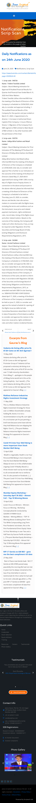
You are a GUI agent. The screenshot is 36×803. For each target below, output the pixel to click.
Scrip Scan (30, 69)
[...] (25, 390)
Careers (14, 644)
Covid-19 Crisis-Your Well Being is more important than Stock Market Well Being (17, 445)
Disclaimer (16, 792)
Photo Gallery (18, 749)
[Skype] (8, 781)
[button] (14, 15)
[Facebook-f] (5, 781)
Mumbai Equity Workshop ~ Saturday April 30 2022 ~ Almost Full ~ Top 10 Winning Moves (17, 495)
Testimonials (25, 644)
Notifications (21, 69)
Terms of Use (6, 795)
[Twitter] (2, 781)
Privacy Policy (26, 792)
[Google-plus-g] (11, 781)
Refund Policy (16, 795)
